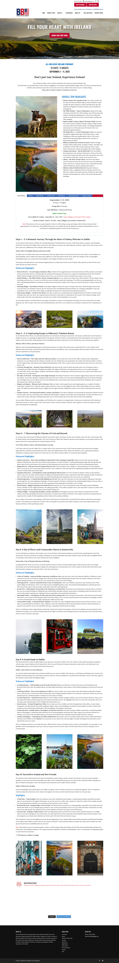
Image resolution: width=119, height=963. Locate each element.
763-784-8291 (78, 1)
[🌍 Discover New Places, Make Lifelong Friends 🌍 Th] (92, 895)
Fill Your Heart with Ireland (59, 26)
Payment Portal (99, 13)
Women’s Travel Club (67, 938)
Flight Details (40, 195)
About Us (77, 13)
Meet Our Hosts (88, 13)
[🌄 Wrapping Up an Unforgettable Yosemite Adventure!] (26, 908)
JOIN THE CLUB (93, 5)
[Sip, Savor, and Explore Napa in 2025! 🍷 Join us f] (48, 908)
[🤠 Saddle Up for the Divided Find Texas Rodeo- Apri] (70, 908)
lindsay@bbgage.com (93, 936)
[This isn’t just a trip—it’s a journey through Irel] (48, 895)
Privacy (64, 949)
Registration (65, 944)
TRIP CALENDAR (80, 5)
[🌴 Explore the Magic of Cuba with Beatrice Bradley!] (92, 908)
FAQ (63, 951)
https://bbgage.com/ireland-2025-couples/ (77, 217)
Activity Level (51, 195)
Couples (59, 13)
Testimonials (69, 13)
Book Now (64, 942)
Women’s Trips (51, 13)
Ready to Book (86, 195)
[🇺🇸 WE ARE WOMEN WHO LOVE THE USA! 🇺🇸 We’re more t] (70, 895)
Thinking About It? (73, 195)
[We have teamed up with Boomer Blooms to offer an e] (26, 895)
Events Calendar (66, 947)
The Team (64, 934)
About (63, 936)
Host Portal (65, 946)
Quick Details (21, 195)
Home (43, 13)
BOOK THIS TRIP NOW (59, 35)
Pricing (31, 195)
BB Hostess (61, 195)
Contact (64, 940)
